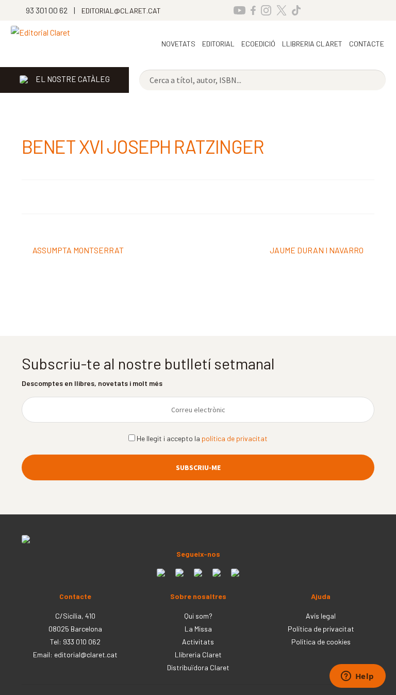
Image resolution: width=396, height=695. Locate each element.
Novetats (178, 43)
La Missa (198, 628)
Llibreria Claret (198, 654)
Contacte (366, 43)
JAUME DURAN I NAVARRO (317, 251)
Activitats (198, 641)
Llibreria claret (312, 43)
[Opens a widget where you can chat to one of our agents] (357, 677)
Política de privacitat (321, 628)
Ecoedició (258, 43)
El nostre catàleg (73, 79)
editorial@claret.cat (86, 654)
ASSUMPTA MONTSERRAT (78, 251)
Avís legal (321, 615)
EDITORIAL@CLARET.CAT (121, 10)
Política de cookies (321, 641)
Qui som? (198, 615)
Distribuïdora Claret (198, 667)
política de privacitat (235, 438)
